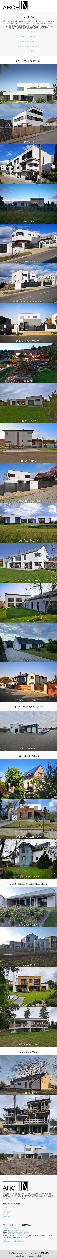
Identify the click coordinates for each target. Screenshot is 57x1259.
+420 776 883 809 (13, 1228)
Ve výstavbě (28, 51)
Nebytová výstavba (28, 37)
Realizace (7, 1210)
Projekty (7, 1212)
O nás (5, 1207)
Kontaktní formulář (13, 1241)
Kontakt (7, 1219)
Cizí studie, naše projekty (28, 46)
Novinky (6, 1217)
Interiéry (7, 1215)
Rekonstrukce (29, 41)
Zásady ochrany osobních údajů (28, 1256)
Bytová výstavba (28, 32)
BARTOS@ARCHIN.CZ (18, 1230)
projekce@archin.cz (19, 1233)
